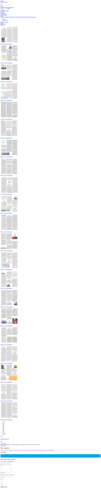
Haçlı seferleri (3, 24)
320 (3, 423)
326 (3, 430)
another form (10, 461)
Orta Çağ (2, 25)
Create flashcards (10, 7)
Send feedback (3, 452)
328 (3, 432)
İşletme (22, 17)
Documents (2, 438)
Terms (5, 445)
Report (1, 443)
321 (3, 424)
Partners (4, 443)
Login (1, 6)
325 (3, 429)
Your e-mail (2, 472)
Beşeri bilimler (31, 17)
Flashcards (2, 10)
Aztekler (2, 23)
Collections (7, 10)
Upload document (3, 7)
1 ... (3, 422)
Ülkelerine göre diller (4, 17)
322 (3, 425)
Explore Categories (4, 2)
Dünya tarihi (5, 20)
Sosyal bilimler (17, 17)
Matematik (10, 17)
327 (3, 431)
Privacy (2, 445)
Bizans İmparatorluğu (4, 22)
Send (5, 486)
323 (3, 426)
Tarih (35, 17)
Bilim (14, 17)
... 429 (4, 433)
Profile (1, 16)
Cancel (2, 486)
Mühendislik (26, 17)
